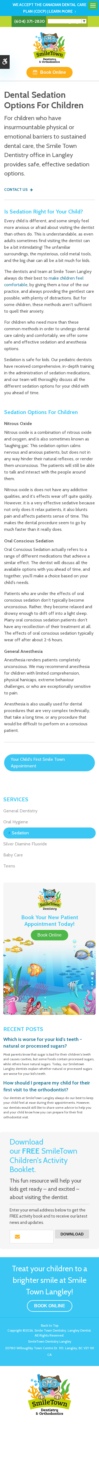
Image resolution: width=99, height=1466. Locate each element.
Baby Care (13, 855)
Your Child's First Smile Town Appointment (38, 763)
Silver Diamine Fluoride (25, 843)
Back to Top (49, 1325)
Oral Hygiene (15, 821)
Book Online (53, 72)
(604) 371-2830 (29, 21)
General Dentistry (20, 810)
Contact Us (16, 189)
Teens (9, 866)
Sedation (20, 832)
